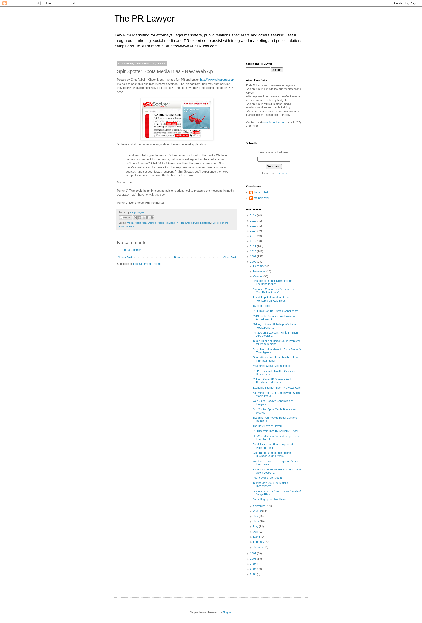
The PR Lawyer (144, 18)
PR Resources (184, 223)
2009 (253, 256)
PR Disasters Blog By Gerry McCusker (275, 431)
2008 (253, 261)
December (259, 266)
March (257, 536)
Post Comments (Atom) (147, 263)
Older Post (229, 257)
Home (177, 257)
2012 (253, 241)
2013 (253, 236)
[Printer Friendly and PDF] (125, 218)
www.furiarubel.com (274, 122)
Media (130, 223)
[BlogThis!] (139, 217)
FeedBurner (282, 173)
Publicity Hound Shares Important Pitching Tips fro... (273, 446)
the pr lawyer (261, 198)
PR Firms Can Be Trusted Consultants (275, 310)
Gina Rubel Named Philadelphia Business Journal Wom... (272, 454)
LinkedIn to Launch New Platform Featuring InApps (272, 282)
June (256, 521)
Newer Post (125, 257)
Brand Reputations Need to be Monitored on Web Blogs (271, 299)
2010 (253, 251)
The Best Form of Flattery (267, 426)
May (256, 526)
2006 (253, 558)
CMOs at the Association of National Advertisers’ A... (274, 318)
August (257, 511)
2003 (253, 574)
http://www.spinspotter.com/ (217, 79)
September (260, 506)
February (259, 541)
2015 (253, 225)
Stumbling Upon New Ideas (269, 499)
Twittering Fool (261, 305)
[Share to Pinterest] (152, 217)
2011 (253, 246)
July (256, 516)
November (259, 271)
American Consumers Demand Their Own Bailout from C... (274, 291)
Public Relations (201, 223)
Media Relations (166, 223)
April (256, 531)
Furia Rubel (261, 192)
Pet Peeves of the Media (267, 477)
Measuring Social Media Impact (271, 365)
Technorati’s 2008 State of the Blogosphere (270, 484)
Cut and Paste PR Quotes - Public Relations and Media (273, 381)
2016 (253, 220)
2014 (253, 230)
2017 (253, 215)
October (258, 276)
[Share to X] (144, 217)
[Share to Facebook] (148, 217)
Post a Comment (132, 249)
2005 (253, 563)
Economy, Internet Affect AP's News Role (277, 387)
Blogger (227, 612)
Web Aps (130, 226)
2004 (253, 568)
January (258, 547)
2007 (253, 553)
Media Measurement (145, 223)
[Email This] (135, 217)
